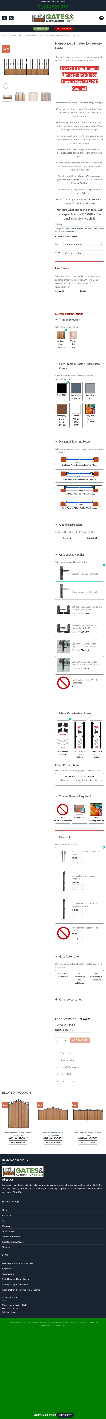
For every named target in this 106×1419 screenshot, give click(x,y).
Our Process (8, 1231)
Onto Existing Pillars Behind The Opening (79, 508)
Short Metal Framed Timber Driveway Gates (61, 35)
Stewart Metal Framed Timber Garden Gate (18, 1133)
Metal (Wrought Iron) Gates (15, 1284)
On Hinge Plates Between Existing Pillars (79, 465)
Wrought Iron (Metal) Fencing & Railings (21, 1289)
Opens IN (67, 538)
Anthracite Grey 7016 (76, 396)
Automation (8, 1273)
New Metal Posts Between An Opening (79, 479)
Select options (18, 1142)
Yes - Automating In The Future (96, 976)
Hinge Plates (62, 751)
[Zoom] (5, 86)
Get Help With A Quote (13, 1241)
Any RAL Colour (90, 417)
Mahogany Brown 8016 (61, 418)
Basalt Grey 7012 (90, 396)
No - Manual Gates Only (62, 975)
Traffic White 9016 (76, 418)
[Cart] (101, 18)
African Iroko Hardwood (60, 344)
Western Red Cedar (73, 344)
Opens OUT (92, 538)
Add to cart (80, 1040)
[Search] (11, 18)
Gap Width (59, 291)
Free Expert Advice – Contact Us (17, 1263)
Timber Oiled (79, 817)
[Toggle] (57, 1054)
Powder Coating (79, 183)
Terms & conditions (11, 1236)
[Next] (46, 65)
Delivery (90, 203)
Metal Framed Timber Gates (23, 35)
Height (58, 244)
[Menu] (4, 18)
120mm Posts (96, 751)
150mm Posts (70, 776)
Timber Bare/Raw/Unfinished (63, 819)
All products (8, 1268)
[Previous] (6, 65)
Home (5, 35)
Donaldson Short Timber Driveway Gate (52, 1133)
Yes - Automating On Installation (79, 978)
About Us (17, 1192)
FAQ (4, 1220)
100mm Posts (79, 751)
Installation (93, 199)
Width (57, 253)
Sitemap (6, 1247)
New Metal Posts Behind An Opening (79, 494)
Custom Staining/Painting (96, 819)
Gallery (85, 193)
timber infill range (86, 176)
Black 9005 (61, 395)
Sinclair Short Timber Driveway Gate (87, 1133)
